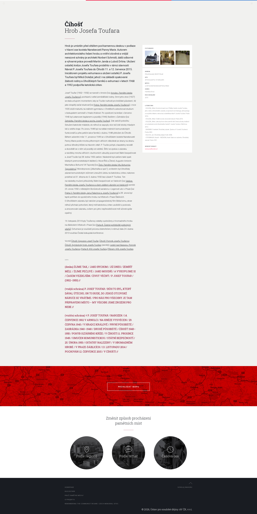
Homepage (69, 487)
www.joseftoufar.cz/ (151, 149)
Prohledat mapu (128, 386)
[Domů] (4, 4)
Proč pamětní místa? (74, 495)
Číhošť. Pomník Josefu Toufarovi (114, 241)
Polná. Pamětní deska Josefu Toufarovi (111, 105)
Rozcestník (70, 491)
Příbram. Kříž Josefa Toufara (120, 249)
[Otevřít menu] (252, 4)
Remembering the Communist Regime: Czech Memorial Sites (91, 504)
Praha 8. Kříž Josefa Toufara (94, 249)
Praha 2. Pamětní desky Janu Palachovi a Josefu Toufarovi (91, 193)
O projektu (70, 499)
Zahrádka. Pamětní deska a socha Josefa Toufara (87, 121)
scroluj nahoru (185, 487)
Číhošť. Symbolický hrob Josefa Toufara (83, 245)
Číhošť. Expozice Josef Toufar (85, 241)
